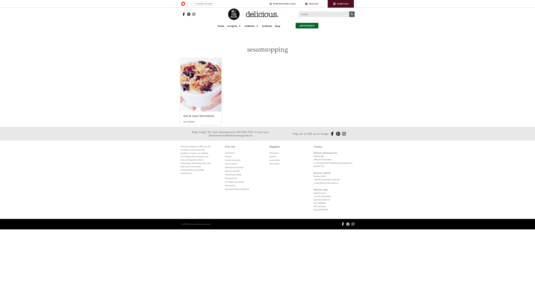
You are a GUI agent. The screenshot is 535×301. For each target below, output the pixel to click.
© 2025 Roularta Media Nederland (196, 224)
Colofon (272, 156)
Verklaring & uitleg (233, 174)
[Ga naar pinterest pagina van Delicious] (187, 14)
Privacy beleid (231, 163)
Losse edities (274, 160)
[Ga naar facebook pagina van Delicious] (182, 14)
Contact (228, 156)
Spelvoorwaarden (232, 171)
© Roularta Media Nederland (237, 189)
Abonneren (274, 152)
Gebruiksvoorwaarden (234, 167)
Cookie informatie (232, 160)
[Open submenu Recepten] (240, 26)
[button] (341, 4)
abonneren (307, 25)
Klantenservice (231, 178)
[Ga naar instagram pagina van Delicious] (192, 14)
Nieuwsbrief (274, 163)
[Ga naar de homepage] (233, 14)
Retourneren (230, 185)
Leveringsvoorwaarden (234, 181)
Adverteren (229, 152)
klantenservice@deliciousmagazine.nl (230, 135)
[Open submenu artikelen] (257, 26)
